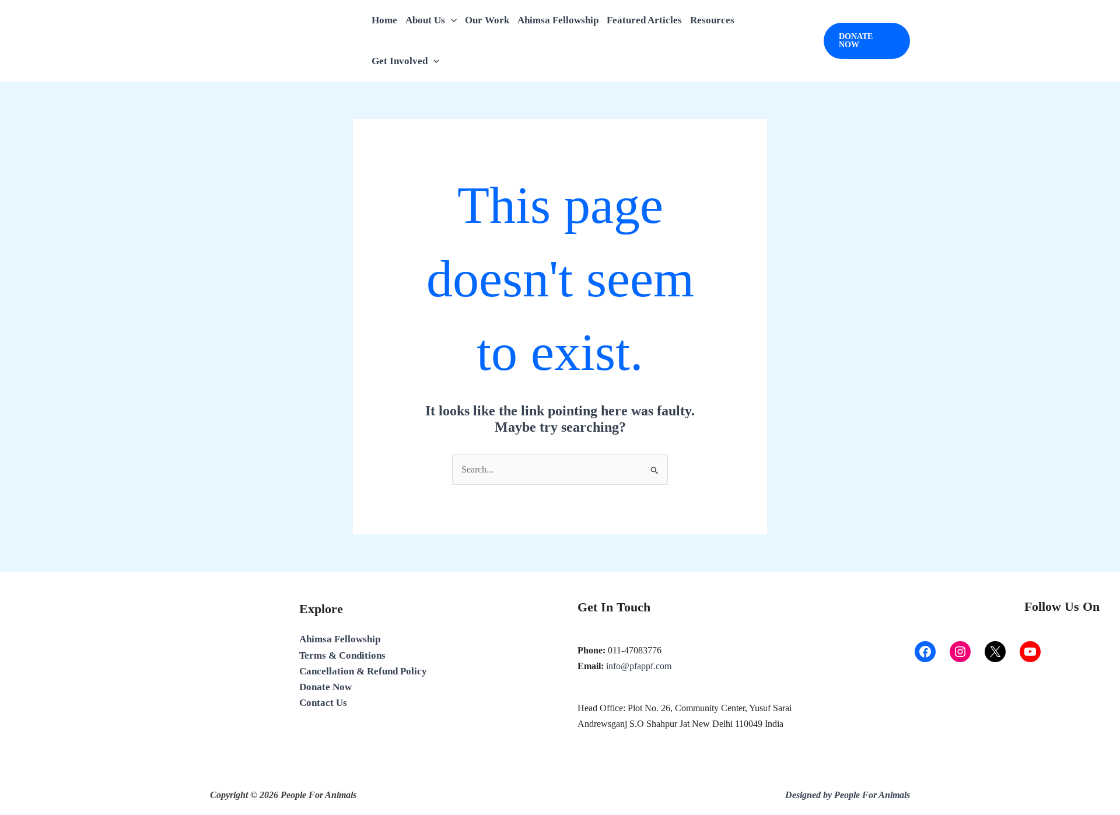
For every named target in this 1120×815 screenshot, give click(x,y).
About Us (425, 20)
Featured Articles (644, 20)
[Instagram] (960, 651)
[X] (995, 651)
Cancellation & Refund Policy (363, 671)
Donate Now (325, 686)
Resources (712, 20)
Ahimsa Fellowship (557, 20)
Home (384, 20)
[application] (451, 20)
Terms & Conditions (342, 655)
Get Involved (400, 61)
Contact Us (323, 702)
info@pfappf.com (638, 666)
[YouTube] (1030, 651)
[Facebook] (925, 651)
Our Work (487, 20)
